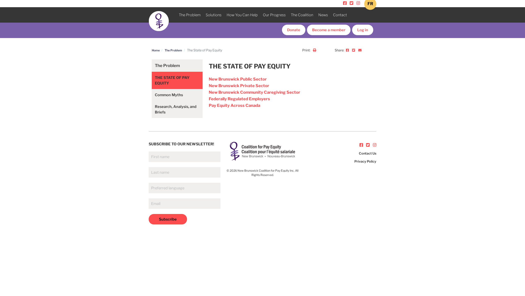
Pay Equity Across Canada (234, 105)
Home (156, 50)
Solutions (213, 15)
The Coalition (302, 15)
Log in (362, 30)
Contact (340, 15)
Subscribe (168, 219)
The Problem (190, 15)
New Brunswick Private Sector (239, 85)
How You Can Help (242, 15)
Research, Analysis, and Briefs (175, 109)
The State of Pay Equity (172, 80)
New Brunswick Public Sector (238, 79)
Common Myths (169, 95)
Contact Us (367, 153)
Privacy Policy (365, 161)
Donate (293, 30)
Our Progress (274, 15)
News (323, 15)
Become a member (328, 30)
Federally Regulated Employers (239, 98)
